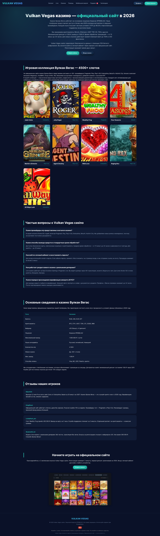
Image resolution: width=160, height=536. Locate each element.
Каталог (50, 3)
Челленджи (104, 3)
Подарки (93, 3)
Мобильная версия (82, 3)
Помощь (71, 3)
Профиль (138, 3)
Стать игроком (151, 3)
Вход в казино (87, 53)
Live (57, 3)
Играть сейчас (73, 53)
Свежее (63, 3)
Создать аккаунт (80, 467)
